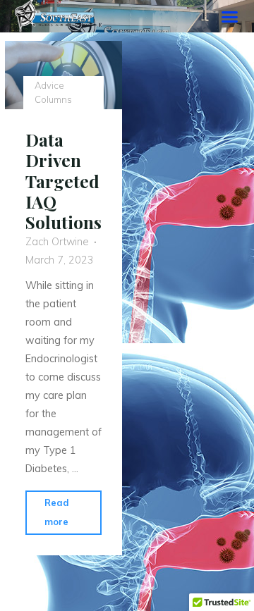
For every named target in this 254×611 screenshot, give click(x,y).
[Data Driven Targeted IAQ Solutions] (63, 75)
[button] (230, 16)
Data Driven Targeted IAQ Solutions (63, 180)
